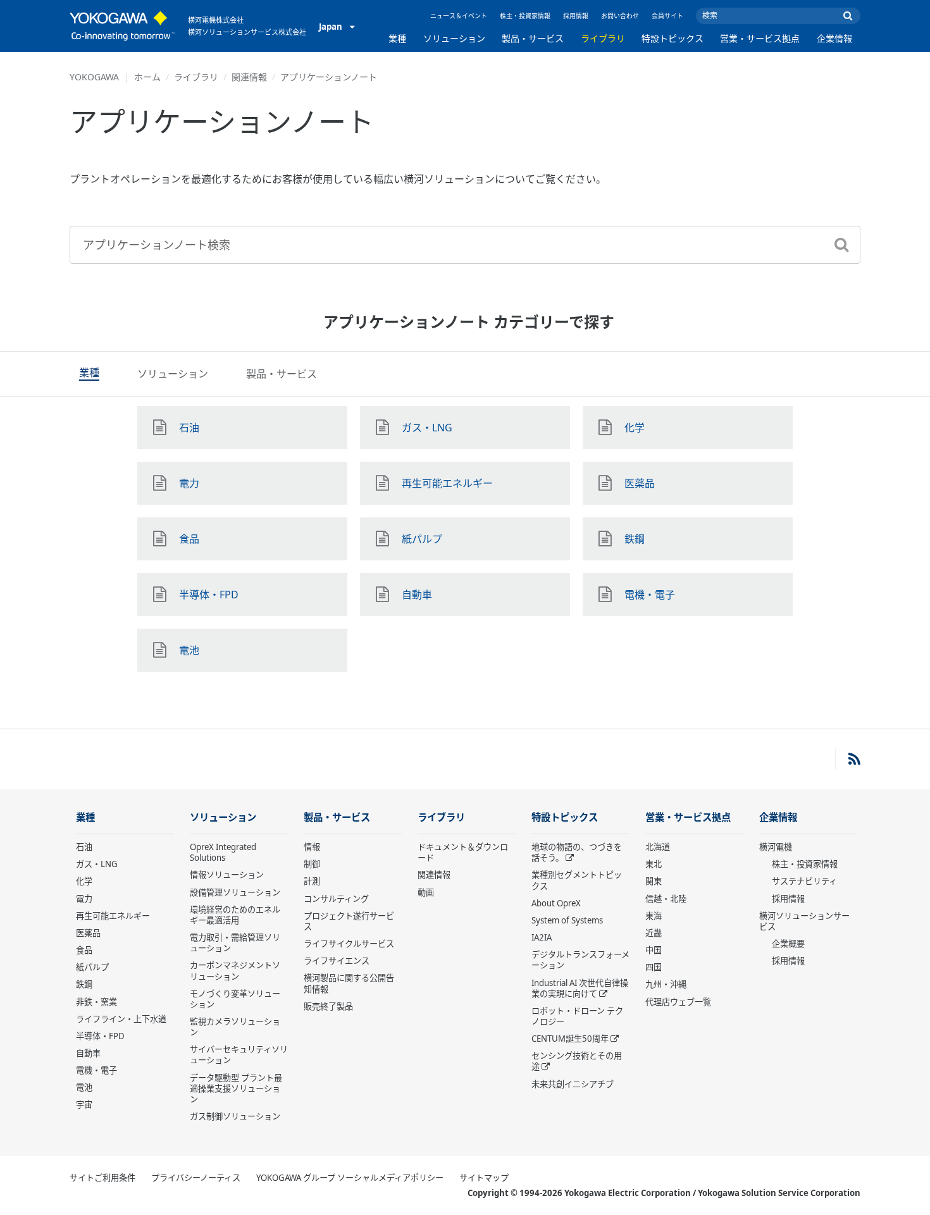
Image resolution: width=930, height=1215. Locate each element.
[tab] (89, 374)
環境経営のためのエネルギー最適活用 (235, 915)
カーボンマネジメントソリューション (235, 970)
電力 (84, 898)
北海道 (657, 847)
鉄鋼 (84, 984)
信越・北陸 (665, 898)
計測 (312, 881)
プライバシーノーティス (195, 1177)
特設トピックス (673, 38)
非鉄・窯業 (96, 1002)
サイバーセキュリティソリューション (239, 1055)
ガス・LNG (97, 864)
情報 (312, 847)
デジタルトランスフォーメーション (580, 960)
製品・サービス (533, 38)
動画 (426, 892)
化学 (84, 881)
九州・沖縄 (665, 984)
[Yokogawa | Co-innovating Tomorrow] (122, 26)
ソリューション (454, 38)
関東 (653, 881)
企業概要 (788, 943)
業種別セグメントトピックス (576, 880)
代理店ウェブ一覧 (678, 1002)
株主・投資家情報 (525, 15)
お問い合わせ (620, 15)
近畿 (653, 933)
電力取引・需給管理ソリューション (235, 943)
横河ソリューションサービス (804, 921)
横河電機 (775, 847)
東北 (653, 864)
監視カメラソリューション (235, 1027)
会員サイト (667, 15)
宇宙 (84, 1104)
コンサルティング (336, 898)
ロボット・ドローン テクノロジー (577, 1016)
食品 (84, 950)
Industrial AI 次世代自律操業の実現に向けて (579, 988)
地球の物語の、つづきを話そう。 (576, 852)
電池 (84, 1087)
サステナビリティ (804, 881)
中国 (653, 950)
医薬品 (88, 933)
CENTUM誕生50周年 (570, 1038)
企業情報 (834, 38)
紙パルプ (92, 967)
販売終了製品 (328, 1006)
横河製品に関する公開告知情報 (349, 983)
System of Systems (567, 920)
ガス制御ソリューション (235, 1116)
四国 (653, 967)
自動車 (88, 1053)
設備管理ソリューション (235, 892)
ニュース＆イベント (458, 15)
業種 (397, 38)
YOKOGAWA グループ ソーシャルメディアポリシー (349, 1177)
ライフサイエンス (336, 960)
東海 (653, 916)
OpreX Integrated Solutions (223, 852)
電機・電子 (96, 1070)
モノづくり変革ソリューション (235, 999)
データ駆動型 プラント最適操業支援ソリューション (236, 1088)
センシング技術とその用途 (576, 1061)
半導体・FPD (100, 1036)
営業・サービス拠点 (760, 38)
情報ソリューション (227, 874)
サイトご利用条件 (102, 1177)
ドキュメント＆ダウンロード (463, 852)
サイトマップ (484, 1177)
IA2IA (541, 937)
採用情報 (575, 15)
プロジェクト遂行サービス (349, 921)
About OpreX (556, 903)
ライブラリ (603, 38)
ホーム (147, 77)
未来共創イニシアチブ (572, 1084)
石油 (84, 847)
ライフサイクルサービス (349, 943)
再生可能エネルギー (113, 916)
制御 (312, 864)
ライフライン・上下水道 (121, 1019)
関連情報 (249, 77)
